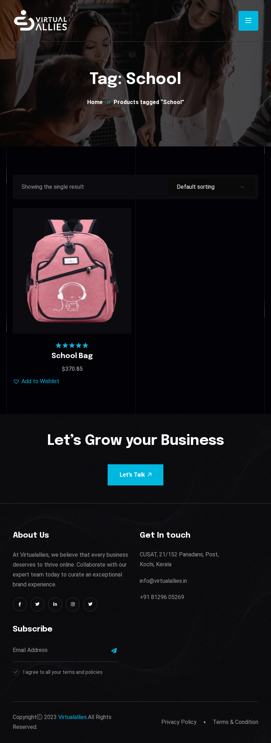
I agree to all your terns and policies (63, 672)
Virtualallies (72, 717)
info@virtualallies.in (163, 581)
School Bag (72, 356)
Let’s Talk (132, 474)
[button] (90, 251)
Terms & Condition (235, 722)
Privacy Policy (179, 722)
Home (95, 102)
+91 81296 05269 (162, 597)
